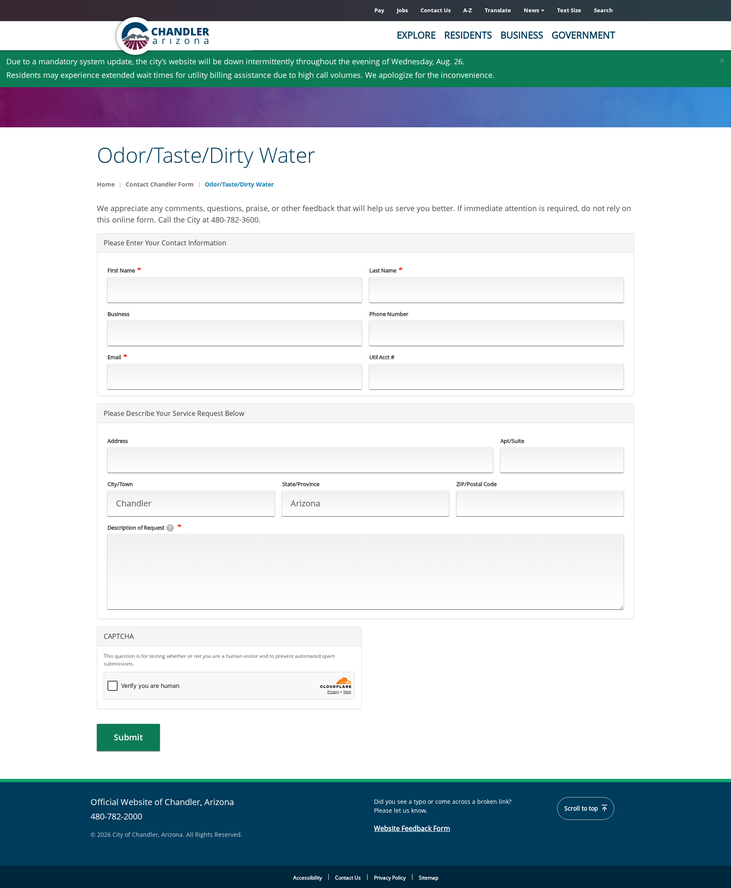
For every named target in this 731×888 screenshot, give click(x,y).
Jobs (402, 10)
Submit (128, 737)
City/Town (120, 484)
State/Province (300, 484)
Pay (379, 10)
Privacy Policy (390, 877)
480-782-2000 (116, 816)
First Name (121, 270)
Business (521, 34)
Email (114, 357)
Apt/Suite (512, 441)
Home (106, 184)
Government (583, 34)
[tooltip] (170, 528)
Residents (468, 34)
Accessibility (307, 877)
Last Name (382, 270)
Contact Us (435, 10)
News (532, 10)
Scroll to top (582, 808)
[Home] (196, 36)
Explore (416, 34)
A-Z (467, 10)
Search (603, 10)
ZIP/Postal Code (476, 484)
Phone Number (388, 314)
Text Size (569, 10)
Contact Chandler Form (160, 184)
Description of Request (139, 527)
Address (117, 441)
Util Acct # (381, 357)
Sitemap (428, 877)
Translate (498, 10)
